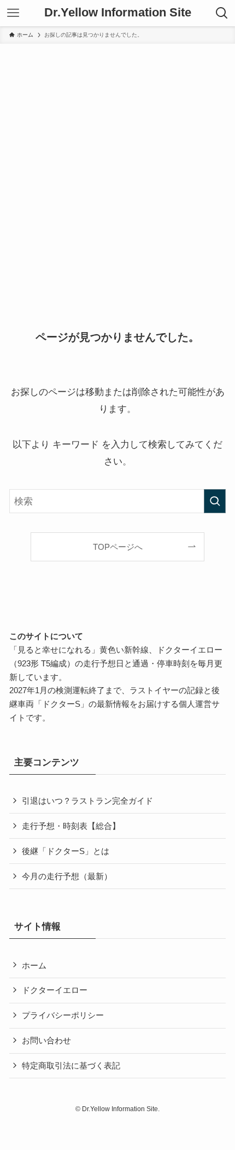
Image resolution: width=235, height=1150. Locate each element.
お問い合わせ (46, 1040)
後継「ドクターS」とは (65, 851)
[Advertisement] (117, 166)
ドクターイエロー (54, 990)
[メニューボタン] (13, 13)
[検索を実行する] (215, 501)
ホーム (34, 965)
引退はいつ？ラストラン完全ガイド (87, 800)
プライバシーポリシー (63, 1015)
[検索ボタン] (222, 13)
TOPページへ (118, 546)
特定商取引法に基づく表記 (71, 1065)
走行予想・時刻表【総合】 (71, 825)
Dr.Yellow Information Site (117, 13)
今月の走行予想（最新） (67, 876)
